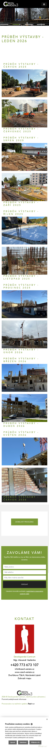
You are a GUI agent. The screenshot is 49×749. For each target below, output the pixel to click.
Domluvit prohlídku (24, 522)
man (31, 704)
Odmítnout (23, 742)
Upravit (12, 742)
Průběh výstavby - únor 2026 (21, 351)
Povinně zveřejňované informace (14, 699)
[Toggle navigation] (44, 4)
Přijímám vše (35, 742)
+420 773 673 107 (24, 665)
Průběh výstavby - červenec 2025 (21, 130)
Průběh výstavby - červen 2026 (21, 498)
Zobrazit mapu (24, 678)
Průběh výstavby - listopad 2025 (21, 277)
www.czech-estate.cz (24, 672)
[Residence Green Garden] (20, 4)
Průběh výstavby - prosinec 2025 (21, 286)
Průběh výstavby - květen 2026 (21, 434)
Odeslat (24, 584)
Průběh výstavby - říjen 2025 (21, 213)
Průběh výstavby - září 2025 (21, 204)
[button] (4, 24)
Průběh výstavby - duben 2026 (21, 425)
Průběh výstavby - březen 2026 (21, 360)
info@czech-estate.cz (24, 669)
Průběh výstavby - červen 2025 (21, 65)
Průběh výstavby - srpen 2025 (21, 139)
